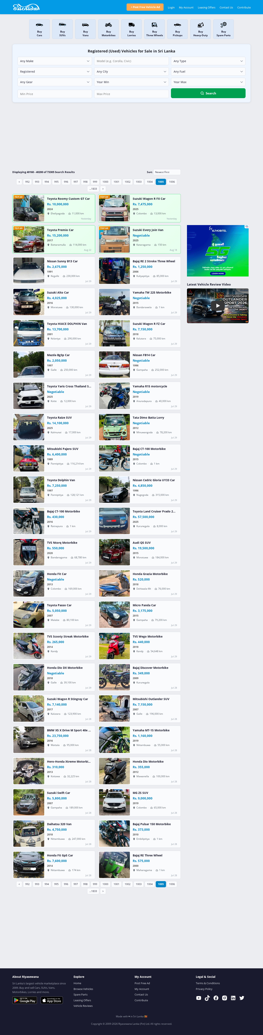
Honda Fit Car (57, 574)
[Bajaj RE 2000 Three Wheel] (114, 865)
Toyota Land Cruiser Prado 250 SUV (158, 511)
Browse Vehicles (83, 989)
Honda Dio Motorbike (148, 761)
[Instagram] (224, 998)
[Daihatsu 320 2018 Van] (28, 833)
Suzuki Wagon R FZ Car (149, 324)
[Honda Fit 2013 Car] (28, 583)
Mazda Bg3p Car (58, 355)
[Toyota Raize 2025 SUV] (28, 427)
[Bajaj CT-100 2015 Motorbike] (114, 458)
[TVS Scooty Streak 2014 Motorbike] (28, 646)
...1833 (93, 189)
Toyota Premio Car (60, 230)
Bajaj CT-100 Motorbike (149, 449)
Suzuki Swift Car (58, 793)
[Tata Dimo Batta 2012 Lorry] (114, 427)
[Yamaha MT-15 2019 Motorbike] (114, 740)
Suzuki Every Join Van (148, 230)
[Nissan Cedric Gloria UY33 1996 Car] (114, 489)
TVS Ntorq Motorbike (62, 543)
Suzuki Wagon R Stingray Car (67, 699)
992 (27, 182)
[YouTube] (199, 998)
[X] (242, 998)
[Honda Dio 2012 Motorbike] (114, 771)
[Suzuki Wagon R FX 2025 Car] (114, 208)
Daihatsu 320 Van (59, 824)
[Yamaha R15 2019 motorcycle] (114, 396)
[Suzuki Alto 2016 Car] (28, 302)
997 (76, 182)
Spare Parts (81, 994)
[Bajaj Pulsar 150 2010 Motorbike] (114, 833)
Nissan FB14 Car (144, 355)
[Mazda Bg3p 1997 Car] (28, 364)
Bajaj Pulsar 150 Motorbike (152, 824)
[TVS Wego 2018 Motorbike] (114, 646)
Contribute (244, 7)
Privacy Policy (204, 989)
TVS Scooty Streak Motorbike (68, 636)
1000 (105, 182)
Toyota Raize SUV (59, 417)
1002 (127, 182)
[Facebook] (216, 998)
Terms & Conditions (208, 983)
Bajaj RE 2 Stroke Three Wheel (154, 261)
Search (211, 93)
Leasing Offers (206, 7)
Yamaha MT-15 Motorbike (151, 730)
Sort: (149, 172)
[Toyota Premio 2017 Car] (28, 239)
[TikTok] (207, 998)
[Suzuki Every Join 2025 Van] (114, 239)
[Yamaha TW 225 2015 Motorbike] (114, 302)
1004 (150, 182)
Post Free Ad (142, 983)
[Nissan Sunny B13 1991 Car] (28, 271)
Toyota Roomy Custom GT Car (68, 199)
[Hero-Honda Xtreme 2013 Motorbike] (28, 771)
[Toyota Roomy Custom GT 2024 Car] (28, 208)
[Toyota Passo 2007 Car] (28, 615)
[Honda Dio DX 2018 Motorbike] (28, 677)
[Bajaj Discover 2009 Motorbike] (114, 677)
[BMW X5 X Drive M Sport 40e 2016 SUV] (28, 740)
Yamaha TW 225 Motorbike (152, 292)
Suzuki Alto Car (58, 292)
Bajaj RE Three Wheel (147, 855)
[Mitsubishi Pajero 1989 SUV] (28, 458)
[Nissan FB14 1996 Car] (114, 364)
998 (85, 182)
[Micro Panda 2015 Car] (114, 615)
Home (77, 983)
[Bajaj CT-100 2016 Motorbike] (28, 521)
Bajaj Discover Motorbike (150, 668)
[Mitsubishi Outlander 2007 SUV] (114, 708)
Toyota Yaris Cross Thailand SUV (70, 386)
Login (171, 7)
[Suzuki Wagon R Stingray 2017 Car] (28, 708)
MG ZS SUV (140, 793)
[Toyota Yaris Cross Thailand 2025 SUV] (28, 396)
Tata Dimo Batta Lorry (148, 417)
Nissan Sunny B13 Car (62, 261)
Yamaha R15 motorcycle (150, 386)
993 (37, 182)
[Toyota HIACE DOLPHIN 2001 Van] (28, 333)
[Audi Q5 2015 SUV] (114, 552)
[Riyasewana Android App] (24, 1000)
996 (66, 182)
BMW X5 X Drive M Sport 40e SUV (70, 730)
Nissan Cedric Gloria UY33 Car (154, 480)
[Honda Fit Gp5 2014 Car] (28, 865)
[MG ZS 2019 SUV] (114, 802)
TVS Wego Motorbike (148, 636)
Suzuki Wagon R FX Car (149, 199)
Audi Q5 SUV (142, 543)
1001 (116, 182)
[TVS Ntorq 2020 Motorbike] (28, 552)
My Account (186, 7)
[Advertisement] (131, 135)
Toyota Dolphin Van (61, 480)
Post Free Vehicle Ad (146, 7)
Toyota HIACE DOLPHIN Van (67, 324)
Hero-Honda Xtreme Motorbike (69, 761)
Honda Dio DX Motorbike (65, 668)
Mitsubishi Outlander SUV (151, 699)
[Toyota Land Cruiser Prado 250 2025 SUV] (114, 521)
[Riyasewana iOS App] (51, 1000)
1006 (172, 182)
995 (56, 182)
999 (95, 182)
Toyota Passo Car (59, 605)
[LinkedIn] (233, 998)
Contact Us (226, 7)
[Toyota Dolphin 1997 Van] (28, 489)
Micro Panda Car (144, 605)
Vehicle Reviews (83, 1006)
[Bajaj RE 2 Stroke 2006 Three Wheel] (114, 271)
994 (47, 182)
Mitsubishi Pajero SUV (62, 449)
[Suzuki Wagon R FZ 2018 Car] (114, 333)
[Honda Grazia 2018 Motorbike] (114, 583)
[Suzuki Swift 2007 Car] (28, 802)
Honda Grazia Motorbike (150, 574)
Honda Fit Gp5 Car (60, 855)
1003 (139, 182)
